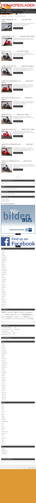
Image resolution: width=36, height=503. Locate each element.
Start (2, 436)
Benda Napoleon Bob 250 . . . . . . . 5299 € (8, 334)
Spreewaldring (13, 318)
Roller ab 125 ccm (11, 16)
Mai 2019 (3, 297)
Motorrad (26, 316)
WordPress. (33, 468)
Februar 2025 (4, 265)
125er (8, 312)
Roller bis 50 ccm (4, 433)
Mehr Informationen (18, 28)
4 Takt (3, 312)
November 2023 (4, 279)
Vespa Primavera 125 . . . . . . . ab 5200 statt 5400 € (16, 20)
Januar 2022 (4, 294)
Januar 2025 (4, 267)
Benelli (32, 312)
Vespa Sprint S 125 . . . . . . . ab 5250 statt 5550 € (18, 36)
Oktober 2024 (4, 272)
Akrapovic (18, 312)
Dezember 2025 (4, 259)
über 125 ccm (4, 438)
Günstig (8, 316)
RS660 (10, 318)
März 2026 (3, 255)
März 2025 (3, 264)
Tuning (26, 318)
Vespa (31, 318)
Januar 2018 (4, 302)
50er (6, 312)
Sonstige (3, 434)
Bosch (4, 314)
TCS (15, 318)
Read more (18, 234)
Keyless (12, 316)
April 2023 (3, 282)
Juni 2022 (3, 289)
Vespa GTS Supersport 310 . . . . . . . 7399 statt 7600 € (17, 145)
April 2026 (3, 254)
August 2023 (4, 280)
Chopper (11, 314)
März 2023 (3, 284)
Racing (7, 318)
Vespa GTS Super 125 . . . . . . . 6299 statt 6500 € (17, 66)
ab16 (13, 312)
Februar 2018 (4, 301)
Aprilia (21, 312)
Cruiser (14, 314)
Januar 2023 (4, 287)
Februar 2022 (4, 292)
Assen (24, 312)
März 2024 (3, 277)
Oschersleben (2, 318)
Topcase (17, 318)
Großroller (3, 316)
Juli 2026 (3, 250)
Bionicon (2, 314)
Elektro (31, 314)
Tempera (29, 468)
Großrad (34, 314)
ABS (16, 312)
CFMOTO (7, 314)
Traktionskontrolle (22, 318)
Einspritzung (26, 314)
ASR (23, 312)
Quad (5, 318)
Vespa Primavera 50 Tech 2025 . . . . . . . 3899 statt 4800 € (11, 329)
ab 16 (11, 312)
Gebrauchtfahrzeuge (5, 421)
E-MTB (21, 314)
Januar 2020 (4, 296)
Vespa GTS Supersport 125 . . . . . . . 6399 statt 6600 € (17, 82)
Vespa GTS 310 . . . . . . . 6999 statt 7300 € (15, 114)
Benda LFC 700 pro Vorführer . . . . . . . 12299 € (9, 327)
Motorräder (3, 428)
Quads (3, 429)
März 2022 (3, 383)
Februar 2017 (4, 304)
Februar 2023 (4, 285)
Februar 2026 (4, 257)
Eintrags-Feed (4, 450)
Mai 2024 (3, 275)
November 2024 (4, 270)
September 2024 (4, 274)
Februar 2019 (4, 299)
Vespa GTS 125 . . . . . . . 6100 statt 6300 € (15, 51)
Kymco (17, 316)
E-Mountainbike (18, 314)
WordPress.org (4, 453)
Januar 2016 (4, 306)
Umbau (28, 318)
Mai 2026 (3, 252)
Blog (2, 412)
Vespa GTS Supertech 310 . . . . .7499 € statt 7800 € (16, 162)
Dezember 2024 (4, 269)
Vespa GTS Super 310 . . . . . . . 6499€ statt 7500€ (17, 129)
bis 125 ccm (4, 411)
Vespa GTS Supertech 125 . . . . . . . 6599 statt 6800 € (16, 99)
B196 (26, 312)
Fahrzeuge (5, 16)
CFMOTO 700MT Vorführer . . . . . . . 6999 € (9, 332)
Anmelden (3, 448)
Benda (3, 404)
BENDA (29, 312)
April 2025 (3, 262)
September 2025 (4, 260)
